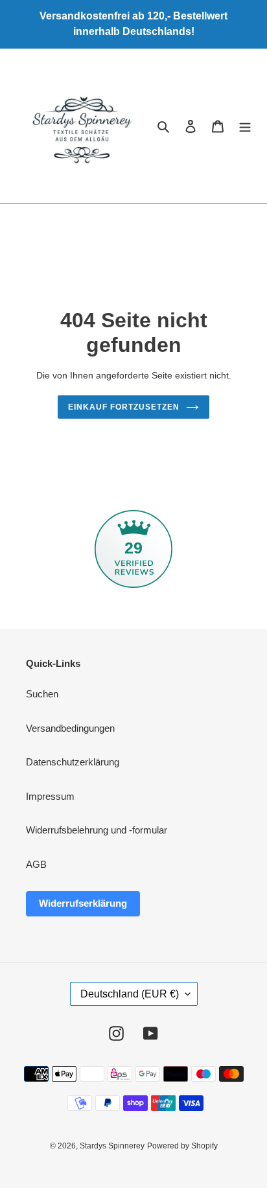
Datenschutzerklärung (72, 761)
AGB (36, 864)
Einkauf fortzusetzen (123, 407)
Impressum (50, 796)
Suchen (42, 693)
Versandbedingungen (70, 728)
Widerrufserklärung (83, 903)
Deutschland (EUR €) (129, 993)
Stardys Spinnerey (112, 1145)
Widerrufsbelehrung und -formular (96, 829)
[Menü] (245, 126)
